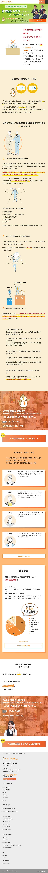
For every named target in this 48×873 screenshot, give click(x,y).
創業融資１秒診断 (6, 863)
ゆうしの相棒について (7, 787)
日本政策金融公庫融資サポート (9, 819)
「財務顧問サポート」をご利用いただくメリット (12, 845)
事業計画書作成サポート (7, 847)
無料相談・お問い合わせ (9, 779)
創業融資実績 (5, 797)
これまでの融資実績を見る (23, 645)
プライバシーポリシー (13, 870)
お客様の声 (5, 855)
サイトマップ (5, 870)
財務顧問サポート (6, 842)
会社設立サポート (6, 824)
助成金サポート (6, 839)
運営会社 (4, 792)
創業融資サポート (6, 816)
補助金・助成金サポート (7, 834)
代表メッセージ (6, 795)
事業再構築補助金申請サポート (9, 808)
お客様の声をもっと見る (24, 556)
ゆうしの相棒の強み (7, 789)
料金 (4, 852)
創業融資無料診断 (6, 821)
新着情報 (4, 800)
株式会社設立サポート (7, 826)
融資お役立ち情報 (6, 860)
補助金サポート (6, 837)
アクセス (4, 858)
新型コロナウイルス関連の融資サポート (11, 811)
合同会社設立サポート (7, 829)
